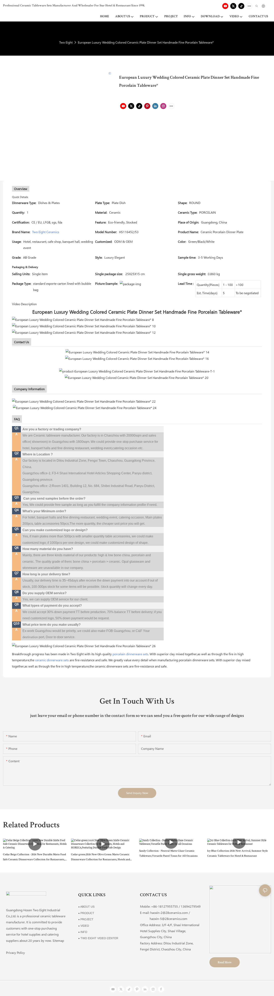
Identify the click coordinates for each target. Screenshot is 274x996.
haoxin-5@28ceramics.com (163, 918)
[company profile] (84, 401)
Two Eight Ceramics (45, 232)
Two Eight (66, 42)
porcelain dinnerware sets (130, 654)
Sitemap (58, 940)
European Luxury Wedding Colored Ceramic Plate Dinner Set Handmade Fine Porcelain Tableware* (146, 42)
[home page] (84, 645)
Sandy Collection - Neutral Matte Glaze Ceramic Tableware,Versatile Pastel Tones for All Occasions (168, 853)
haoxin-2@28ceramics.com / (170, 912)
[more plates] (137, 377)
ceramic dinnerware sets (52, 660)
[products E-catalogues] (137, 358)
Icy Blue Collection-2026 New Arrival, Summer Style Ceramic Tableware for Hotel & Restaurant (237, 853)
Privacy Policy (15, 952)
